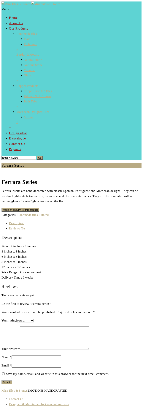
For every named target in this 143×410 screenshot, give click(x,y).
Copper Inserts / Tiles (38, 91)
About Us (16, 23)
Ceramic (29, 70)
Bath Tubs (30, 101)
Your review (10, 348)
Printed (44, 215)
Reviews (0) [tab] (17, 228)
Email (6, 365)
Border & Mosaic (27, 54)
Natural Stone (33, 60)
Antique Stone (33, 65)
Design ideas (18, 133)
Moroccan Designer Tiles (33, 112)
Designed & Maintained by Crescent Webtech (39, 404)
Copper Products (27, 86)
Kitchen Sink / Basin (37, 96)
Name (6, 357)
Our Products (18, 28)
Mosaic (29, 117)
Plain (27, 39)
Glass (27, 75)
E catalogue (17, 138)
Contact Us (17, 144)
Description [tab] (16, 223)
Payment (15, 149)
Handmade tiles (26, 34)
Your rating (8, 320)
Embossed (30, 44)
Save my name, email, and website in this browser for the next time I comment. (57, 374)
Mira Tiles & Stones (14, 390)
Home (13, 18)
